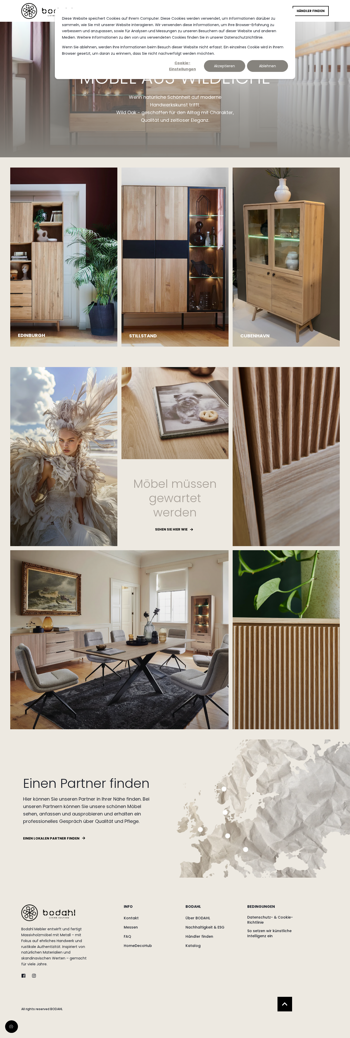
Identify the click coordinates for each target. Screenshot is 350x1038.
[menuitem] (151, 909)
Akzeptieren (224, 66)
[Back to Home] (47, 11)
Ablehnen (267, 66)
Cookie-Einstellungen (182, 66)
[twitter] (25, 976)
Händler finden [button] (311, 11)
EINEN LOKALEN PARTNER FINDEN (51, 838)
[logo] (48, 912)
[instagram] (32, 976)
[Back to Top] (284, 1004)
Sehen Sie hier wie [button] (171, 529)
